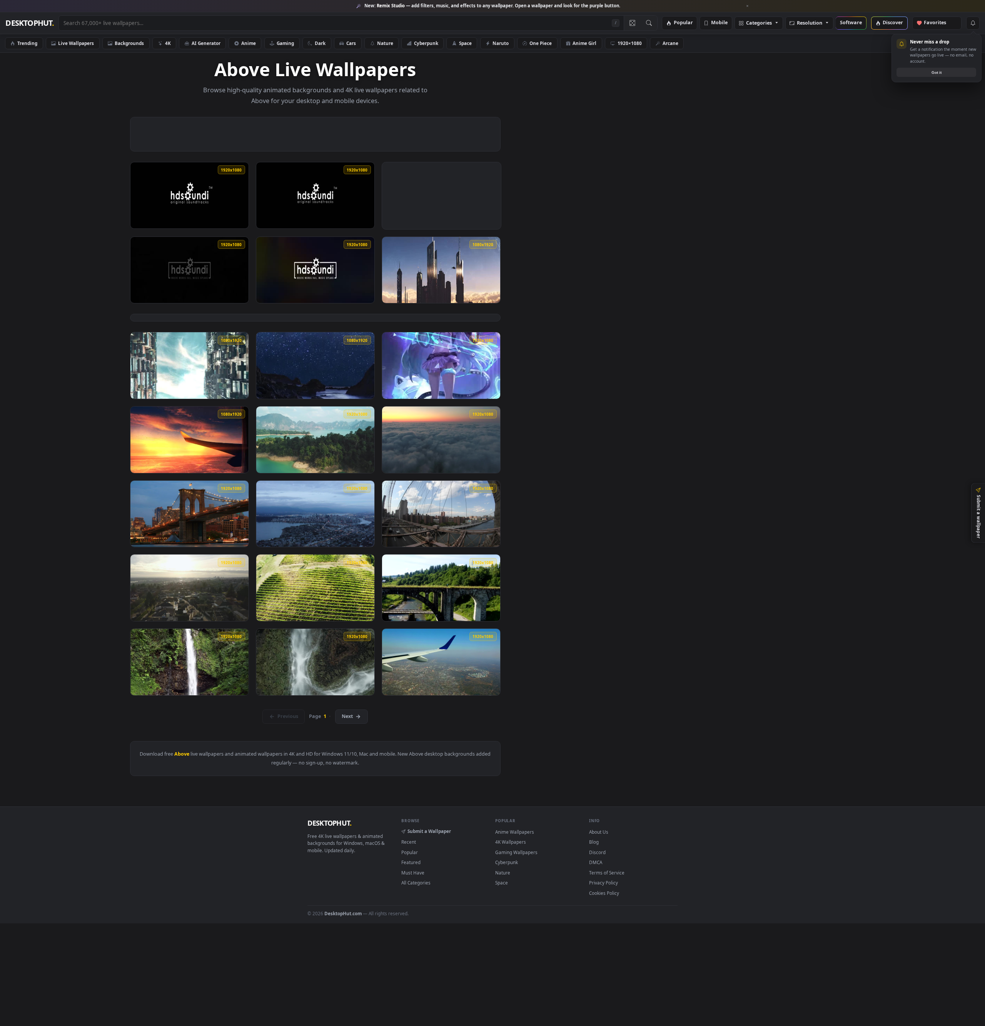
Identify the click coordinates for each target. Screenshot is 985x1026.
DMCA (595, 862)
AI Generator (206, 43)
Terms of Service (606, 872)
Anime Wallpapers (514, 832)
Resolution (809, 23)
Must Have (412, 872)
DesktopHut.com (343, 913)
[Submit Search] (649, 23)
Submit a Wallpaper (429, 831)
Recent (408, 842)
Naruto (500, 43)
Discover (893, 23)
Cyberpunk (426, 43)
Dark (320, 43)
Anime (248, 43)
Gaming (285, 43)
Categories (759, 23)
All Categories (416, 882)
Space (465, 43)
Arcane (670, 43)
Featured (411, 862)
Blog (594, 842)
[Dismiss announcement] (747, 6)
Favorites (938, 23)
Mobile (719, 23)
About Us (598, 832)
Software (851, 23)
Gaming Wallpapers (516, 852)
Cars (351, 43)
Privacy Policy (603, 882)
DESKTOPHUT (329, 823)
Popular (683, 23)
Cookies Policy (604, 893)
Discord (597, 852)
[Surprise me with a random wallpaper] (632, 23)
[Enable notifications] (972, 23)
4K (168, 43)
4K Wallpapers (510, 842)
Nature (385, 43)
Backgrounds (129, 43)
